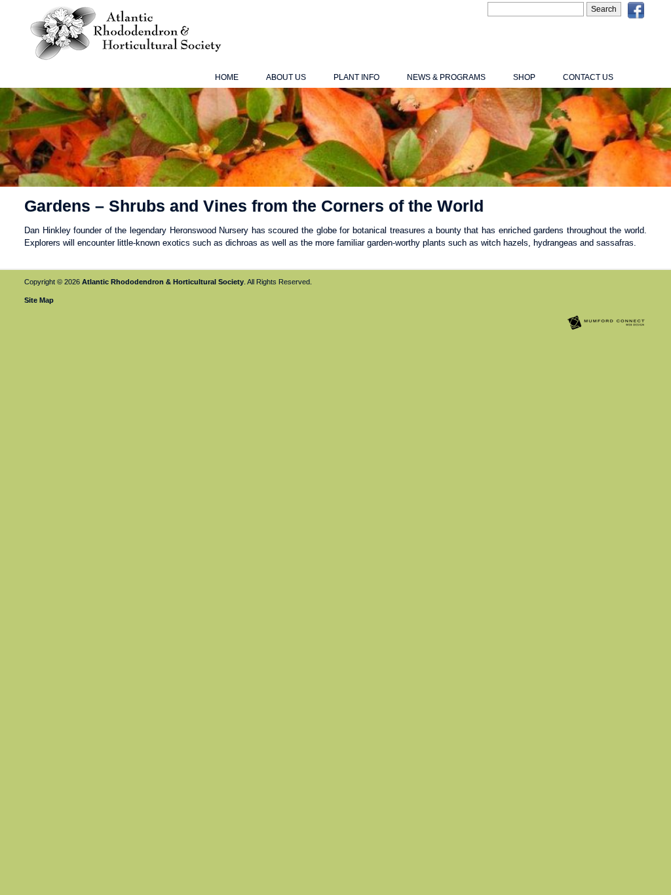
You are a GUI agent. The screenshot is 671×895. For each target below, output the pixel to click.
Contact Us (588, 77)
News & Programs (446, 77)
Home (227, 77)
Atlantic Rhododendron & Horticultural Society (163, 282)
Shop (524, 77)
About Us (286, 77)
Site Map (39, 300)
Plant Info (356, 77)
